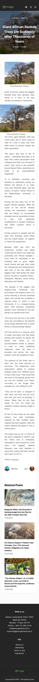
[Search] (31, 7)
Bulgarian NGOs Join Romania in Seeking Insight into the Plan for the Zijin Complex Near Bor (18, 512)
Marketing (19, 647)
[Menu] (35, 7)
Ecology (24, 18)
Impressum (19, 653)
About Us (19, 645)
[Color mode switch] (26, 7)
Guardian (15, 459)
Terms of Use (19, 650)
